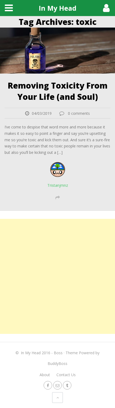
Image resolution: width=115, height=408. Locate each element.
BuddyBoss (57, 363)
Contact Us (66, 374)
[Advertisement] (57, 276)
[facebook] (48, 385)
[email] (57, 385)
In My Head (57, 8)
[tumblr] (67, 385)
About (45, 374)
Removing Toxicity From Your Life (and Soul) (58, 91)
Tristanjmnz (57, 185)
